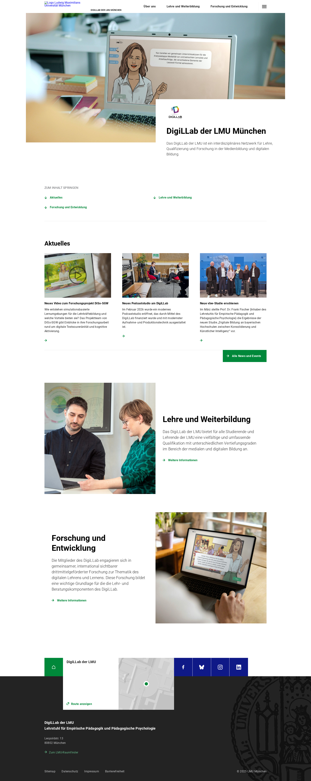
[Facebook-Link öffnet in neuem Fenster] (183, 667)
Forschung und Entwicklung (68, 207)
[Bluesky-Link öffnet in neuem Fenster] (202, 667)
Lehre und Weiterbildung (175, 197)
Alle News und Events (246, 356)
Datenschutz (70, 771)
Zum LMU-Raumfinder (63, 752)
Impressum (91, 771)
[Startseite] (53, 667)
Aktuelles (56, 197)
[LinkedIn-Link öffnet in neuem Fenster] (238, 667)
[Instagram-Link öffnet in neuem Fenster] (220, 667)
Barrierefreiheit (115, 771)
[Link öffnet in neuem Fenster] (118, 684)
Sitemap (49, 771)
